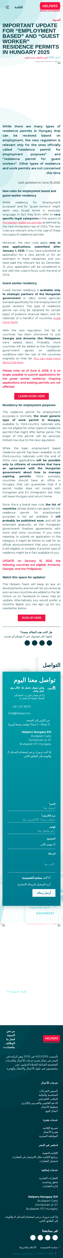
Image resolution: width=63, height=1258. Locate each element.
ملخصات (10, 1047)
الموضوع (51, 838)
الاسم (52, 803)
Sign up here (31, 617)
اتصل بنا (10, 1039)
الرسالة (51, 853)
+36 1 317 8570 (21, 706)
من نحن (10, 1031)
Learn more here (31, 396)
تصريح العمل (29, 57)
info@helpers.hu (19, 713)
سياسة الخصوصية (32, 877)
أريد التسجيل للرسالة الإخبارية (33, 884)
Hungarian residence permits (22, 222)
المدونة (56, 19)
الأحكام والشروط (27, 1247)
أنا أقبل (36, 877)
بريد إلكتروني (48, 815)
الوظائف (10, 1043)
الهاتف (52, 826)
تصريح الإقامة (41, 57)
